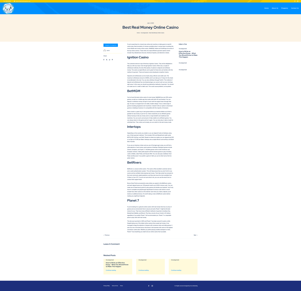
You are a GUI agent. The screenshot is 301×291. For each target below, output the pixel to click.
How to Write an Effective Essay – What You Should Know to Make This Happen (188, 54)
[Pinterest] (112, 60)
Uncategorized (113, 45)
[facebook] (295, 1)
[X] (106, 60)
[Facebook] (103, 60)
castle (135, 229)
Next (195, 235)
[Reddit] (109, 60)
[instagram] (297, 1)
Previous (107, 235)
